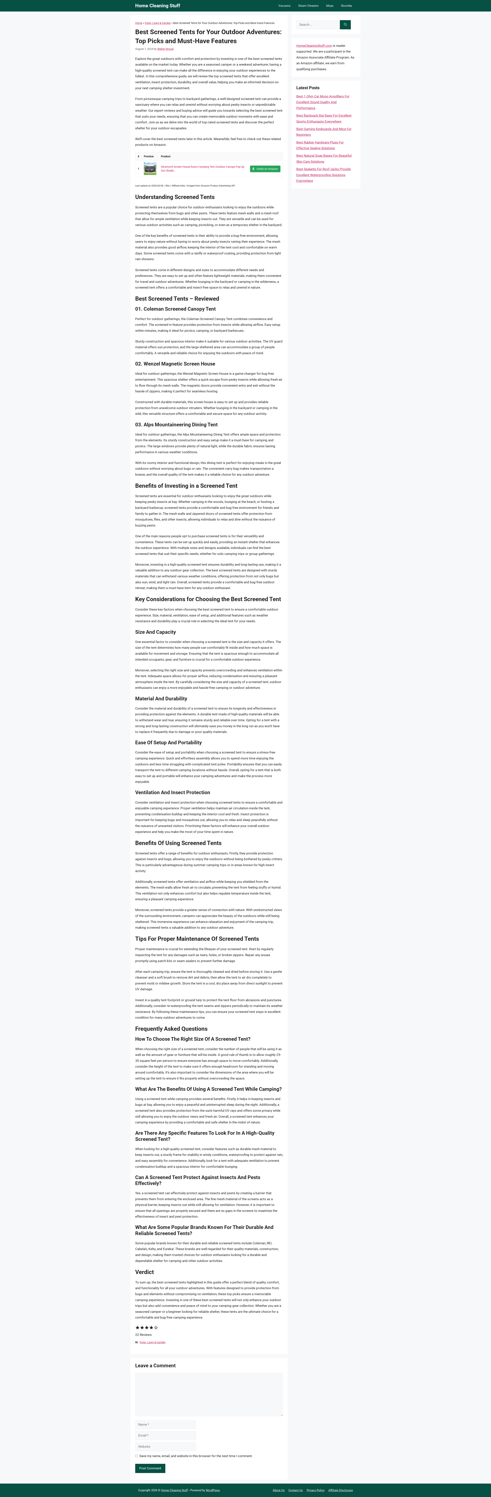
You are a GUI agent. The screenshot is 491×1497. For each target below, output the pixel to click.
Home (138, 23)
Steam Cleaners (308, 5)
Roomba (346, 5)
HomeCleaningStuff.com (314, 46)
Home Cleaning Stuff (157, 5)
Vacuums (284, 5)
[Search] (345, 24)
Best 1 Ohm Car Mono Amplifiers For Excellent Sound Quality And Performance (322, 102)
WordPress (213, 1490)
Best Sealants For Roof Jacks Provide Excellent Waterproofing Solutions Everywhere (323, 175)
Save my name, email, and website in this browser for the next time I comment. (196, 1456)
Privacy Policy (316, 1490)
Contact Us (295, 1490)
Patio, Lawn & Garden (158, 23)
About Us (279, 1490)
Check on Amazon (267, 168)
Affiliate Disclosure (340, 1490)
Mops (330, 5)
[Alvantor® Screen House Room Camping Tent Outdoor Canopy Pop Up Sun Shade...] (150, 169)
